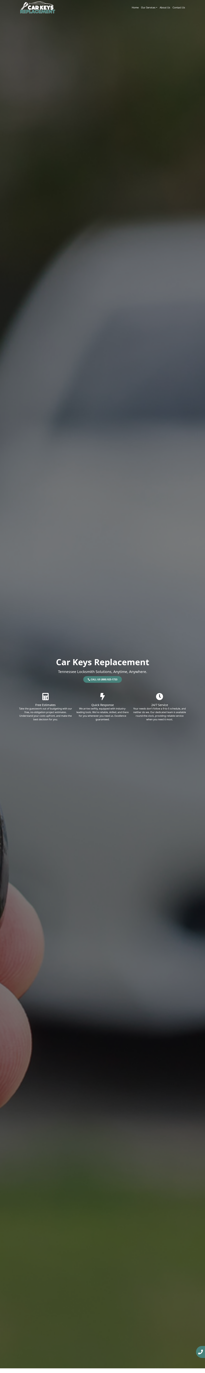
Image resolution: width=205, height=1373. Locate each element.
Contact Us (179, 7)
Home (135, 7)
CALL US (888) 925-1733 (103, 679)
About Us (165, 7)
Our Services (148, 7)
